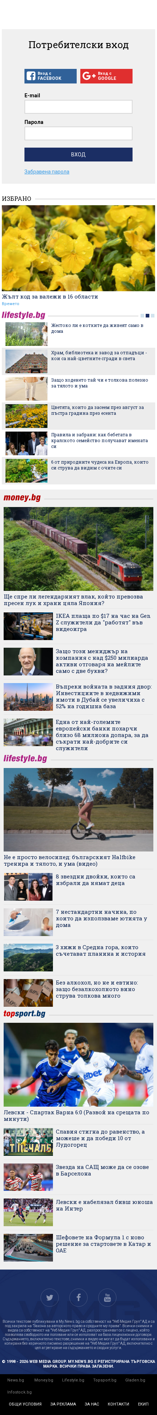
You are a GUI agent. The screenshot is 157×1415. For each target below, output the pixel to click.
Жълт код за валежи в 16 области (50, 296)
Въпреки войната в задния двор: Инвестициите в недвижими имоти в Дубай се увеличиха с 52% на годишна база (104, 696)
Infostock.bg (19, 1392)
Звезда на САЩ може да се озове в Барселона (102, 1170)
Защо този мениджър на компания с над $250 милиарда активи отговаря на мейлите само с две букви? (102, 661)
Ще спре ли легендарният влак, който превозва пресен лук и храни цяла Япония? (73, 600)
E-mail (32, 95)
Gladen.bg (135, 1380)
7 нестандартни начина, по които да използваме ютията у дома (101, 918)
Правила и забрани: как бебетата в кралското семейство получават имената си (99, 440)
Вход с (49, 76)
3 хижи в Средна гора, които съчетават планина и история (101, 950)
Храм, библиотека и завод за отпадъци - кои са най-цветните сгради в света (99, 355)
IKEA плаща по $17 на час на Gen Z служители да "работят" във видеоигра (103, 622)
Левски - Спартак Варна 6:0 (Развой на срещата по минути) (76, 1115)
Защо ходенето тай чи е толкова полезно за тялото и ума (99, 383)
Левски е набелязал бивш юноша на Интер (104, 1205)
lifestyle (25, 315)
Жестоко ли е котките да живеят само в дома (97, 328)
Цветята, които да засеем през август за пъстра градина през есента (97, 410)
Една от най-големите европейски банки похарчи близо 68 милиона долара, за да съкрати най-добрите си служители (102, 734)
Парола (33, 122)
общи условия (25, 1404)
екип (143, 1404)
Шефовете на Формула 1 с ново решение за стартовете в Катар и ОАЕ (103, 1244)
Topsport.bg (104, 1380)
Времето (10, 303)
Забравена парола (46, 172)
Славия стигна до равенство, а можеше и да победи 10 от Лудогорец (100, 1138)
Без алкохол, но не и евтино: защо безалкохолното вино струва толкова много (97, 989)
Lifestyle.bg (73, 1380)
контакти (118, 1404)
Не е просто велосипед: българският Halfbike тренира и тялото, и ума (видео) (69, 860)
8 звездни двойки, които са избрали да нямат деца (95, 879)
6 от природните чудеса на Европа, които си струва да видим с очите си (100, 465)
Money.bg (43, 1380)
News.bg (15, 1380)
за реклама (63, 1404)
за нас (92, 1404)
